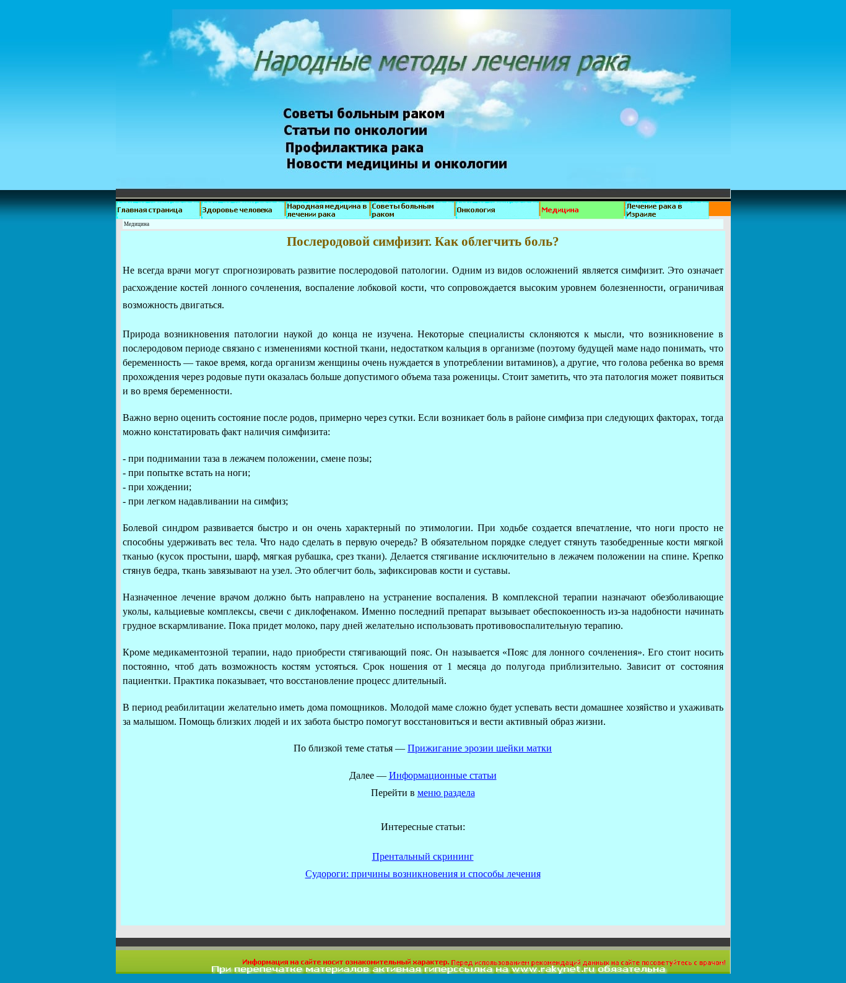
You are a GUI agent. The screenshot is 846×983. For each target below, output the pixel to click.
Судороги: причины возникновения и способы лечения (423, 873)
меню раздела (446, 792)
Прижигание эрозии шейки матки (480, 748)
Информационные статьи (443, 775)
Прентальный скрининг (423, 856)
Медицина (136, 224)
